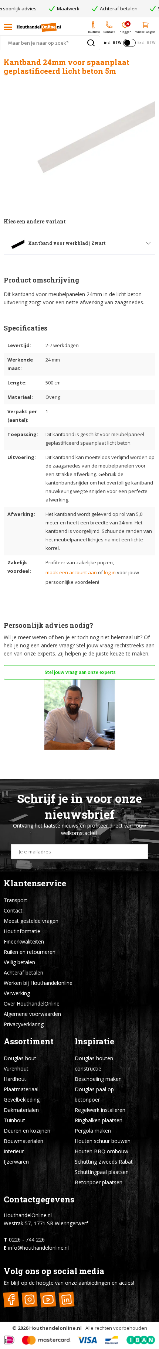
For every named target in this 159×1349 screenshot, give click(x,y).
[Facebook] (11, 1300)
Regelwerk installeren (100, 1109)
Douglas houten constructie (94, 1063)
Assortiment (29, 1041)
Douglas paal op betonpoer (94, 1094)
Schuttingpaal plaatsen (102, 1171)
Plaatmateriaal (21, 1089)
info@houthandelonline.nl (38, 1247)
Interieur (14, 1151)
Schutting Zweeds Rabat (104, 1161)
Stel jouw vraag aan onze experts (80, 672)
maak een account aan (71, 572)
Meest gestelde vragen (31, 920)
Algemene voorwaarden (32, 1013)
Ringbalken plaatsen (98, 1120)
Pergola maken (93, 1130)
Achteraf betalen (23, 972)
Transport (15, 900)
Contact (13, 910)
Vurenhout (16, 1068)
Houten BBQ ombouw (101, 1151)
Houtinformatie (22, 931)
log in (110, 572)
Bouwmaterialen (23, 1140)
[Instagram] (29, 1300)
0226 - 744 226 (27, 1239)
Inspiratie (94, 1041)
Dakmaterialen (21, 1109)
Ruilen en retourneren (29, 951)
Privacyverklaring (24, 1024)
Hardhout (15, 1078)
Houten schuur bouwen (103, 1140)
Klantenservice (35, 883)
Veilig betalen (19, 962)
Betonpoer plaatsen (98, 1182)
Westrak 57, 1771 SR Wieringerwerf (46, 1223)
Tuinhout (14, 1120)
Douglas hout (20, 1058)
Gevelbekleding (22, 1099)
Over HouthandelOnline (32, 1003)
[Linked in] (66, 1300)
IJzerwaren (16, 1161)
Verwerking (17, 993)
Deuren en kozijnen (27, 1130)
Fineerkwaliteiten (24, 941)
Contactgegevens (39, 1199)
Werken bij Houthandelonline (38, 982)
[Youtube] (48, 1300)
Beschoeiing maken (98, 1078)
